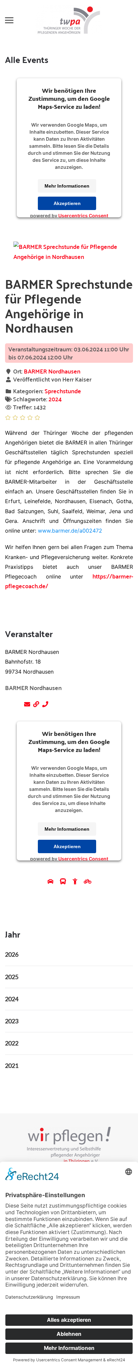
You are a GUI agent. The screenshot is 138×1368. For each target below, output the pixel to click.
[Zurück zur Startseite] (69, 20)
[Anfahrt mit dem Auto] (51, 881)
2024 (55, 398)
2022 (11, 1043)
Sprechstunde (63, 390)
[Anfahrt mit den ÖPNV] (64, 881)
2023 (11, 1021)
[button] (9, 20)
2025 (11, 976)
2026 (11, 954)
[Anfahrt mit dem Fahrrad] (87, 881)
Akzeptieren (67, 203)
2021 (11, 1065)
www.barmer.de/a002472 (70, 530)
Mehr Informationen (67, 186)
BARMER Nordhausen (52, 371)
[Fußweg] (76, 881)
